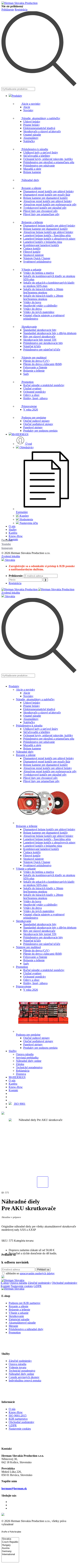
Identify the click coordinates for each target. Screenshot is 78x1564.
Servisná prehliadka (27, 1057)
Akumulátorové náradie (22, 1322)
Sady (26, 373)
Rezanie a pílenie (31, 188)
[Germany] (10, 1551)
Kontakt (13, 539)
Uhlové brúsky (31, 121)
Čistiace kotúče (32, 248)
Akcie (26, 107)
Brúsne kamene (32, 172)
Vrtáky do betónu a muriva (38, 272)
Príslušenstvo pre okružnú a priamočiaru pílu (48, 162)
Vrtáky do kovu (32, 302)
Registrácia (21, 9)
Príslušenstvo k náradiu (34, 149)
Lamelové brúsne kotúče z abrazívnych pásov (49, 238)
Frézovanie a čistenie (35, 367)
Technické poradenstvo (29, 1067)
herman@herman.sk (14, 1488)
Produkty (17, 95)
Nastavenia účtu (28, 523)
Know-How (16, 536)
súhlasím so (30, 1273)
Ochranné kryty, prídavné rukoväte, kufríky (48, 159)
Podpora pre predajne (33, 417)
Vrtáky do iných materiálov (38, 312)
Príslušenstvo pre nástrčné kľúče (41, 349)
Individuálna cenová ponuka (25, 1380)
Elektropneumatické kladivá (39, 128)
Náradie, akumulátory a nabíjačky (40, 118)
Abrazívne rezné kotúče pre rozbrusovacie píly (50, 204)
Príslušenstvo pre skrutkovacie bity (43, 343)
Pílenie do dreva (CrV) (36, 360)
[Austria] (10, 1548)
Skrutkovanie (29, 326)
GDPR (38, 1286)
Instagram (7, 548)
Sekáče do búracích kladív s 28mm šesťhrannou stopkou (43, 297)
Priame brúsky (31, 124)
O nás (12, 526)
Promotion (27, 381)
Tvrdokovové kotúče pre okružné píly (45, 207)
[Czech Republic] (10, 1542)
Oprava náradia (25, 1054)
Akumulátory (30, 137)
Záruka (20, 1064)
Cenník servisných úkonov (24, 1377)
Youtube (6, 544)
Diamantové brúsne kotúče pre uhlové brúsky (49, 225)
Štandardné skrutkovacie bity (39, 329)
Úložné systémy (32, 388)
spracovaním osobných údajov (37, 1273)
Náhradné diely (30, 180)
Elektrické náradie (19, 1319)
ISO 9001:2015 (17, 1415)
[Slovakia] (10, 1539)
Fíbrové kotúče (31, 251)
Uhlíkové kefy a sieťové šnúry (40, 152)
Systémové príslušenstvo (37, 261)
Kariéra (13, 532)
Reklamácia (22, 1070)
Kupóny (24, 515)
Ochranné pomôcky (34, 391)
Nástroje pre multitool (33, 357)
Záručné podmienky (39, 1282)
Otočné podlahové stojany (38, 424)
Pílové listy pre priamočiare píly (41, 214)
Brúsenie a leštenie (32, 222)
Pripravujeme (29, 406)
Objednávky (26, 447)
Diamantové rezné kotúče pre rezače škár (46, 194)
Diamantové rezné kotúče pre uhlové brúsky (48, 191)
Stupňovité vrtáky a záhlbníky (40, 305)
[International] (10, 1554)
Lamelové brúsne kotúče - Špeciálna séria (47, 235)
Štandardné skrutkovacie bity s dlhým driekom (49, 333)
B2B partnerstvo (18, 1418)
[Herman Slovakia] (12, 1280)
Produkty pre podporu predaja (40, 430)
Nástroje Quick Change (36, 258)
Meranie (13, 1325)
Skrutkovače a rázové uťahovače (42, 131)
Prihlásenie (7, 9)
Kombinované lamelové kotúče (41, 245)
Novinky (28, 110)
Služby (13, 529)
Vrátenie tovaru (17, 1367)
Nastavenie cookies (22, 1286)
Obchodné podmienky (64, 1282)
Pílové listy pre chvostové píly (40, 211)
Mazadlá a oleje (32, 168)
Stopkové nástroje (33, 255)
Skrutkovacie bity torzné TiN (39, 339)
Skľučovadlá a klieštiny (36, 155)
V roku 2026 (30, 409)
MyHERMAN (20, 434)
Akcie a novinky (30, 103)
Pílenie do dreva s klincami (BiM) (42, 364)
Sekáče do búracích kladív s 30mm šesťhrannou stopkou (43, 291)
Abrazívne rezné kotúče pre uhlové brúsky (47, 201)
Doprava (21, 1073)
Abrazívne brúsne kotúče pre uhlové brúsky (48, 232)
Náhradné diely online (28, 1060)
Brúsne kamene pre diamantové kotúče (45, 197)
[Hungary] (10, 1545)
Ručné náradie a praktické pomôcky (43, 385)
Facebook (7, 540)
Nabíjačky (29, 141)
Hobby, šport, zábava (35, 398)
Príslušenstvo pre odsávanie (39, 165)
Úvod (28, 443)
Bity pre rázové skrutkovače (39, 336)
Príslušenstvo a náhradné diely (26, 1329)
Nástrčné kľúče (32, 346)
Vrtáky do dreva (32, 308)
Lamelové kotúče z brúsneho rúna (42, 241)
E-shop (5, 1282)
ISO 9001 (19, 1103)
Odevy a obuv (31, 395)
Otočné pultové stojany (36, 420)
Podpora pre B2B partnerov (24, 1303)
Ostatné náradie (32, 134)
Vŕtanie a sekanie (31, 269)
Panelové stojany (33, 427)
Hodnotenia (26, 519)
